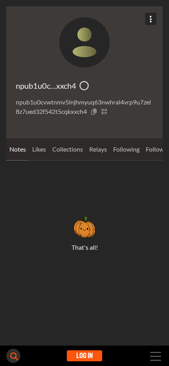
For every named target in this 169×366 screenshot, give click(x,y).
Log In (84, 356)
